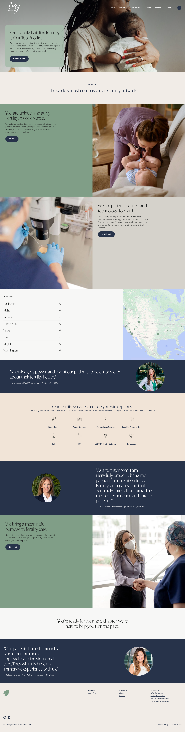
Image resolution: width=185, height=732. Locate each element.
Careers (148, 8)
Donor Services (79, 427)
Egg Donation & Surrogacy (160, 701)
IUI (53, 444)
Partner (158, 8)
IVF (79, 444)
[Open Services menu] (126, 8)
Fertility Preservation (131, 427)
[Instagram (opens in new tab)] (4, 717)
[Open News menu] (172, 8)
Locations (106, 234)
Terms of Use (177, 725)
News (169, 8)
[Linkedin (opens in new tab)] (9, 717)
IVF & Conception (157, 693)
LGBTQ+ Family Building (105, 444)
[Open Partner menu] (162, 8)
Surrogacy (131, 444)
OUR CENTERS (19, 58)
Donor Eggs (53, 427)
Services (122, 8)
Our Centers (135, 8)
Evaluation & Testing (105, 427)
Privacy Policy (163, 725)
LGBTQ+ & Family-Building (160, 698)
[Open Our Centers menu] (141, 8)
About (113, 8)
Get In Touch (92, 693)
